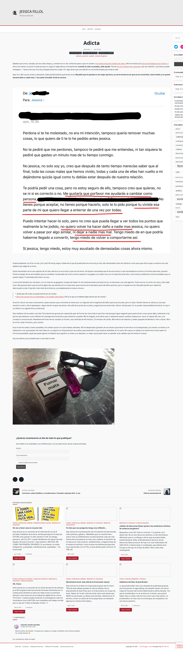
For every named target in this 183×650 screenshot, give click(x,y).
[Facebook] (154, 29)
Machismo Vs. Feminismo (95, 523)
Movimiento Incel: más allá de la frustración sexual (87, 582)
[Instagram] (160, 29)
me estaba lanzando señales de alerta (110, 63)
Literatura (142, 579)
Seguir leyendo (19, 558)
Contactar (98, 29)
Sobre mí (90, 29)
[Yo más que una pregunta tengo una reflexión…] (91, 514)
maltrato (78, 56)
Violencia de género (106, 53)
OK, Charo (17, 584)
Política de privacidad (51, 646)
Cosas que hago (75, 53)
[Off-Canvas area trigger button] (14, 29)
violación (177, 208)
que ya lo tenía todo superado (128, 66)
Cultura (121, 579)
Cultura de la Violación (40, 579)
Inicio (84, 29)
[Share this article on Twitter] (21, 479)
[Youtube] (162, 29)
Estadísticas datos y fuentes (42, 523)
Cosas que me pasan (90, 53)
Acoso (178, 129)
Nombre (18, 448)
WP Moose (165, 646)
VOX (177, 217)
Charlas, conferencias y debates (23, 523)
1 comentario (28, 554)
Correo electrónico (21, 455)
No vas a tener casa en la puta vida (27, 528)
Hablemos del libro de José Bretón (133, 582)
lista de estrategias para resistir (154, 63)
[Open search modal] (169, 29)
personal (85, 56)
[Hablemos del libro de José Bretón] (144, 570)
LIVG (177, 172)
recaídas (91, 56)
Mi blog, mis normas (36, 646)
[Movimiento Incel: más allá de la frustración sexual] (91, 570)
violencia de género (101, 56)
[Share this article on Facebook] (15, 479)
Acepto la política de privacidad (27, 462)
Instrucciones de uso (66, 646)
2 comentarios (136, 605)
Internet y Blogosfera (132, 579)
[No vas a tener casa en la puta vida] (38, 514)
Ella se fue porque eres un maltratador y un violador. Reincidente (40, 297)
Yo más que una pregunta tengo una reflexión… (86, 528)
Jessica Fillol (31, 11)
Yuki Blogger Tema (145, 646)
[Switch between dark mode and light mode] (167, 29)
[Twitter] (157, 29)
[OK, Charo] (38, 570)
